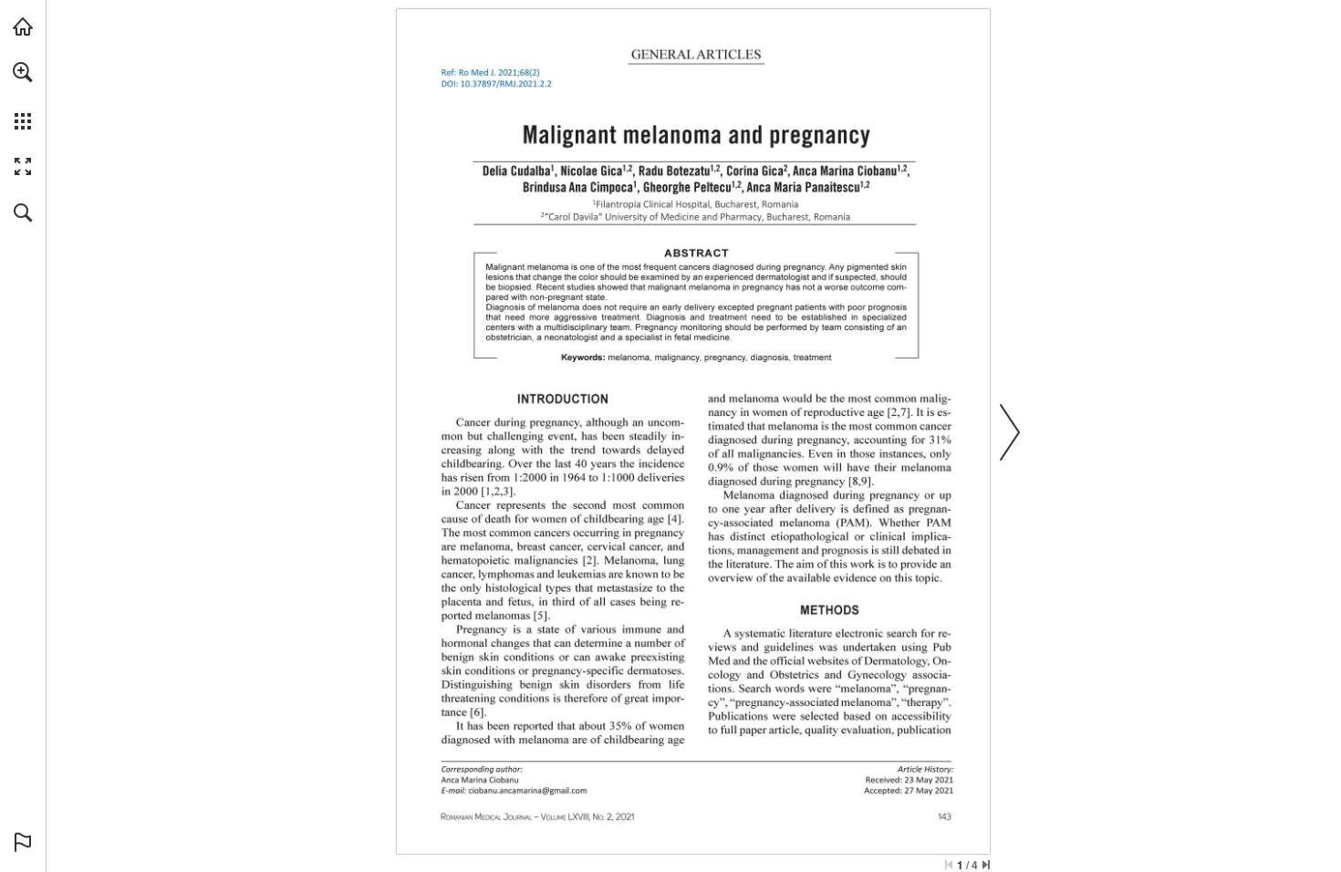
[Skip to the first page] (948, 864)
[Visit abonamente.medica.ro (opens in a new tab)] (23, 26)
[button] (23, 72)
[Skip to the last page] (986, 864)
